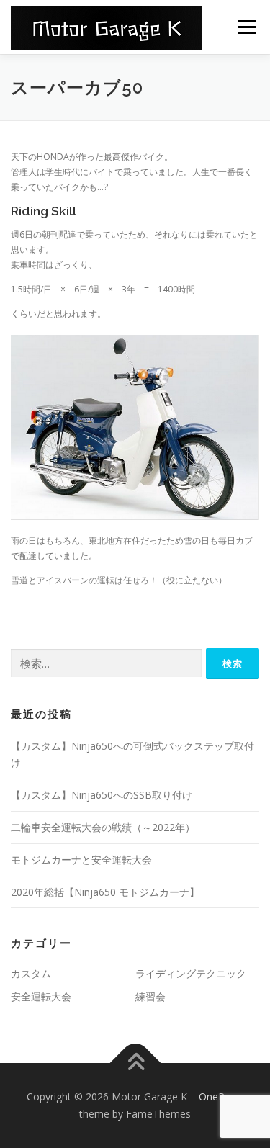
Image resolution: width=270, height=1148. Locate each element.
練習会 (150, 996)
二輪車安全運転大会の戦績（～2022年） (103, 827)
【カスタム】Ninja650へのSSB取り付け (101, 795)
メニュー (246, 27)
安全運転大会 (41, 996)
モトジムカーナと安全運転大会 (81, 859)
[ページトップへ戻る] (135, 1063)
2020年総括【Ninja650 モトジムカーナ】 (105, 892)
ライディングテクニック (190, 973)
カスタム (31, 973)
